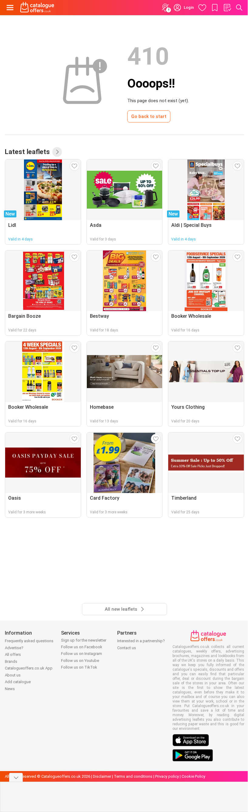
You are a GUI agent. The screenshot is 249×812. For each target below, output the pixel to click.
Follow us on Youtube (80, 660)
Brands (11, 661)
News (10, 688)
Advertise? (14, 648)
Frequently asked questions (29, 641)
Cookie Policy (193, 776)
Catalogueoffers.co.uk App (29, 668)
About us (13, 675)
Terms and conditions (133, 776)
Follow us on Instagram (81, 653)
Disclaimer (102, 776)
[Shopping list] (227, 7)
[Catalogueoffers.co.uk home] (37, 7)
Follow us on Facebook (81, 647)
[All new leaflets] (57, 152)
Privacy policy (167, 776)
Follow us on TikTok (79, 667)
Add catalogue (18, 681)
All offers (13, 654)
